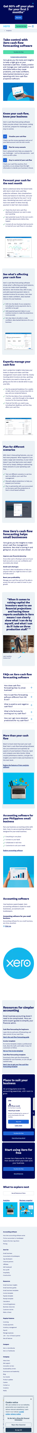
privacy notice (16, 1414)
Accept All (18, 1430)
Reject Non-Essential (18, 1425)
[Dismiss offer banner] (33, 3)
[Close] (31, 1399)
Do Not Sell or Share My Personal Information (18, 1419)
